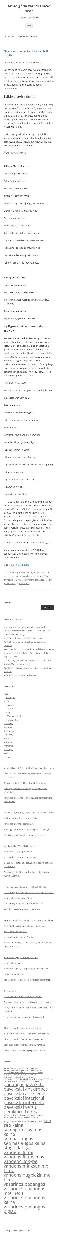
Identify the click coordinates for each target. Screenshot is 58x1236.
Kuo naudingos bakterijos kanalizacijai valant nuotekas (29, 892)
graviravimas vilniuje (13, 579)
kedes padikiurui (46, 1079)
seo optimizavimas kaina (23, 1131)
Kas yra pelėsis (10, 991)
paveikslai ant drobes (26, 1089)
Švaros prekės (12, 719)
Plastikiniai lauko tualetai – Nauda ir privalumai (25, 835)
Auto (6, 693)
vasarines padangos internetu (24, 1190)
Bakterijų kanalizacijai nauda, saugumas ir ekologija (27, 829)
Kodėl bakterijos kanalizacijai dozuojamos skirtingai (27, 979)
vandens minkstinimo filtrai (26, 1168)
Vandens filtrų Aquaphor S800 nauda (21, 957)
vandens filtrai (18, 1152)
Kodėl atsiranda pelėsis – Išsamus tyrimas (23, 996)
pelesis (41, 1115)
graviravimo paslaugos (38, 542)
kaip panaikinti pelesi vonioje (15, 1079)
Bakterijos (8, 723)
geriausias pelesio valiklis (31, 1070)
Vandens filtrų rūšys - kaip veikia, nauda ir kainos (26, 968)
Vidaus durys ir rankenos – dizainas (20, 675)
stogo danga (16, 1148)
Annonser (8, 727)
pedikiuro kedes (20, 1112)
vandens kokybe (20, 1161)
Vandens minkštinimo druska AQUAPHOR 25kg (25, 887)
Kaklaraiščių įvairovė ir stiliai (16, 664)
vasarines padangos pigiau (24, 1209)
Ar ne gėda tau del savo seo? (29, 8)
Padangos (10, 697)
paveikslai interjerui (24, 1098)
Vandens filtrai (14, 716)
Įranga (8, 712)
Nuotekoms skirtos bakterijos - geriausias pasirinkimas (29, 920)
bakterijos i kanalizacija (29, 1068)
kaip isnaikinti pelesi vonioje (31, 1073)
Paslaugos (31, 572)
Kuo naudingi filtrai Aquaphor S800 (20, 857)
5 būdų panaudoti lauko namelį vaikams (22, 1028)
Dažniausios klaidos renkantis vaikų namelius (24, 1044)
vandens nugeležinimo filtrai (27, 1177)
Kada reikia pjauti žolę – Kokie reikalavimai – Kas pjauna (29, 768)
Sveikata (7, 753)
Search (7, 602)
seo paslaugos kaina (25, 1143)
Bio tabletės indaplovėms (15, 931)
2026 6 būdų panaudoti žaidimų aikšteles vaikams (26, 1033)
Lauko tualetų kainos (13, 974)
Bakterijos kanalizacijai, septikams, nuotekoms (25, 926)
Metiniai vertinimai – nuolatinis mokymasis (23, 638)
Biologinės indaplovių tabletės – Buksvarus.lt (24, 1017)
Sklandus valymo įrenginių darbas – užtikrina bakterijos (29, 812)
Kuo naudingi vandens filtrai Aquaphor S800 (24, 903)
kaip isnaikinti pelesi (12, 1073)
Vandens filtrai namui (13, 963)
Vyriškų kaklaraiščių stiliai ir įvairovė (20, 846)
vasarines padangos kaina (24, 1200)
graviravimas (16, 576)
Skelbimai (41, 572)
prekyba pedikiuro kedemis (15, 1121)
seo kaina (13, 1125)
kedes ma (35, 1079)
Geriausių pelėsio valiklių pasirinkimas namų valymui (28, 1002)
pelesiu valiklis (9, 1117)
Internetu (8, 742)
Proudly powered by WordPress (17, 1230)
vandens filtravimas (24, 1157)
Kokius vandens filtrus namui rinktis (20, 818)
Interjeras (10, 705)
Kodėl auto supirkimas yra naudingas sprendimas (26, 627)
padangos (14, 1084)
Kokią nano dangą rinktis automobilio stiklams (25, 783)
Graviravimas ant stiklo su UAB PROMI (26, 53)
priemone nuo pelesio (35, 1121)
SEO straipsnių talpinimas (17, 564)
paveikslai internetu (24, 1102)
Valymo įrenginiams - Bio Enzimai (19, 937)
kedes (29, 1079)
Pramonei (8, 745)
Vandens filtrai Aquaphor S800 (18, 851)
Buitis (6, 701)
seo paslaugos (18, 1139)
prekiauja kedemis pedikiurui (27, 1117)
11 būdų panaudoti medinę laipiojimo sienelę (24, 1050)
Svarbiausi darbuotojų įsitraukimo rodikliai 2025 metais (29, 649)
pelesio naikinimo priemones (15, 1115)
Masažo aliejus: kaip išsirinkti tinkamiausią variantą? (27, 660)
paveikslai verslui (21, 1107)
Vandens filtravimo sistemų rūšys (19, 823)
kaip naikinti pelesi (11, 1075)
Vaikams (7, 757)
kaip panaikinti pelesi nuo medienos (18, 1077)
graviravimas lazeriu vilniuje (35, 576)
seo (47, 1120)
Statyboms (9, 731)
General (7, 738)
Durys (10, 708)
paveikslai (34, 1084)
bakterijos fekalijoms (12, 1068)
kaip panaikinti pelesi (27, 1075)
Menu (29, 25)
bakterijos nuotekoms (12, 1070)
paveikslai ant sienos (25, 1093)
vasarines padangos (24, 1184)
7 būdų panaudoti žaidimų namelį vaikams (23, 1039)
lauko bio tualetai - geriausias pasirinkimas (23, 909)
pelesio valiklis (33, 1115)
